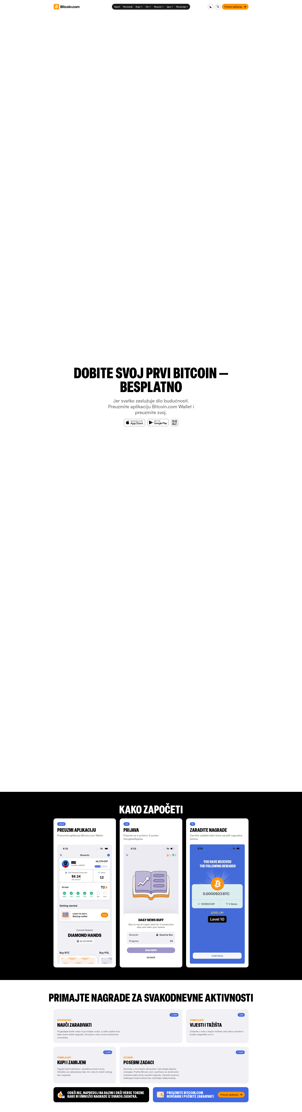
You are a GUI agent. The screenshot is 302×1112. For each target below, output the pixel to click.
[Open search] (218, 7)
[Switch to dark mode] (211, 7)
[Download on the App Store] (134, 422)
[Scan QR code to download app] (174, 422)
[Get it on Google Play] (158, 422)
